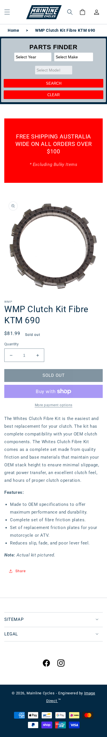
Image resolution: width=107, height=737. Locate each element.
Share (20, 571)
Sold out (54, 375)
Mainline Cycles (40, 693)
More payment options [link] (53, 405)
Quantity (11, 344)
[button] (7, 12)
